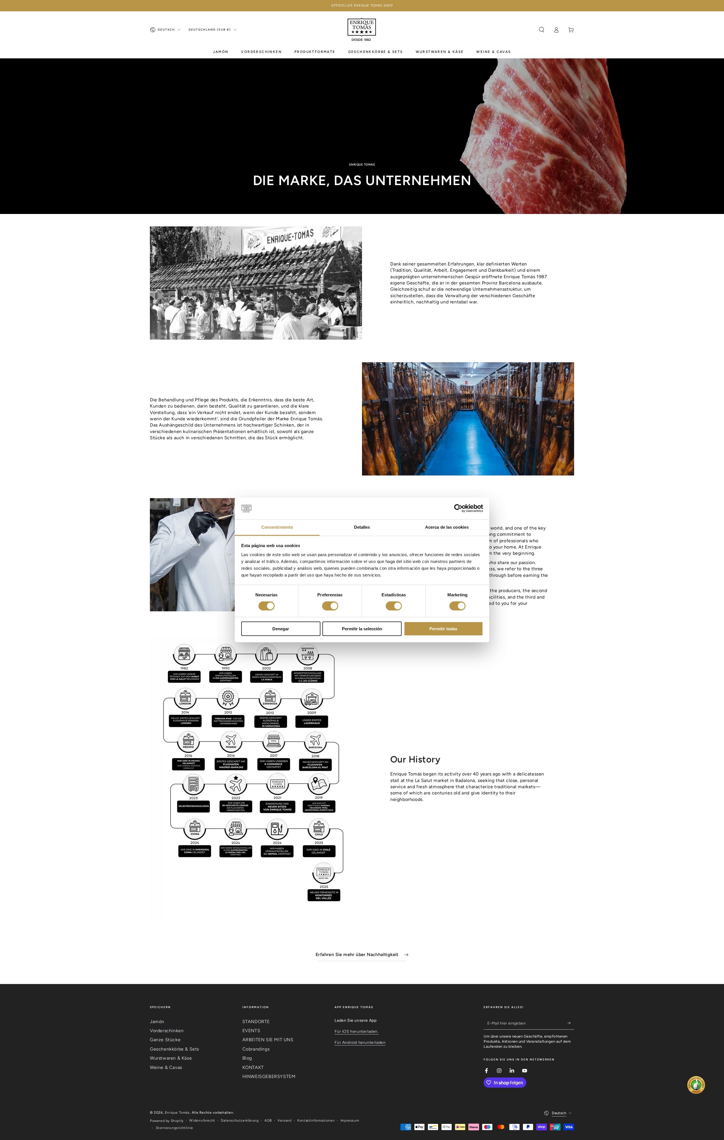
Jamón (157, 1021)
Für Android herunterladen (360, 1042)
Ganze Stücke (165, 1039)
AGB (268, 1120)
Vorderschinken (167, 1030)
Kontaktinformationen (316, 1120)
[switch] (330, 605)
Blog (247, 1058)
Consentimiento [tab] (277, 527)
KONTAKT (253, 1067)
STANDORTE (256, 1021)
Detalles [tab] (362, 527)
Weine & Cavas (166, 1067)
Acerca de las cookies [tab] (447, 527)
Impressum (350, 1120)
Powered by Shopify (167, 1121)
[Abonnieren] (571, 1023)
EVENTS (251, 1030)
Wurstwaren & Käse (171, 1058)
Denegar (280, 628)
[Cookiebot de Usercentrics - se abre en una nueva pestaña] (458, 508)
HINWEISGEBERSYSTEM (269, 1076)
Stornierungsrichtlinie (174, 1128)
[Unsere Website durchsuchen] (541, 29)
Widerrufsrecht (202, 1120)
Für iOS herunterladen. (356, 1031)
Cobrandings (256, 1049)
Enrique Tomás (177, 1113)
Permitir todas (443, 628)
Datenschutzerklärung (239, 1120)
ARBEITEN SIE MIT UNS (268, 1039)
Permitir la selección (362, 628)
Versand (284, 1120)
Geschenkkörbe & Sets (174, 1049)
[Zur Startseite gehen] (362, 29)
